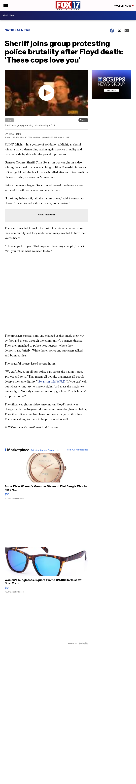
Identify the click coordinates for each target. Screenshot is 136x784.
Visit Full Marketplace (77, 450)
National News (17, 30)
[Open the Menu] (5, 5)
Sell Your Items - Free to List (45, 450)
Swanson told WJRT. (51, 381)
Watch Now (123, 5)
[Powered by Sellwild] (83, 643)
